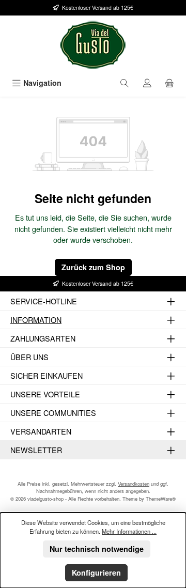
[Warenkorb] (169, 82)
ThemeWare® (161, 498)
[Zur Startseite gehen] (93, 45)
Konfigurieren (96, 572)
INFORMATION (35, 319)
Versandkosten (133, 483)
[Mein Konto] (147, 82)
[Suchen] (124, 82)
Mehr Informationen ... (129, 531)
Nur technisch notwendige (97, 549)
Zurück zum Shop (93, 267)
